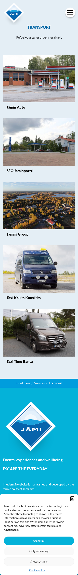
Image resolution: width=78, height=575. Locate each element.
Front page (23, 383)
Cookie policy (37, 570)
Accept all (39, 540)
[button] (72, 498)
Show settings (39, 561)
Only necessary (39, 551)
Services (39, 383)
